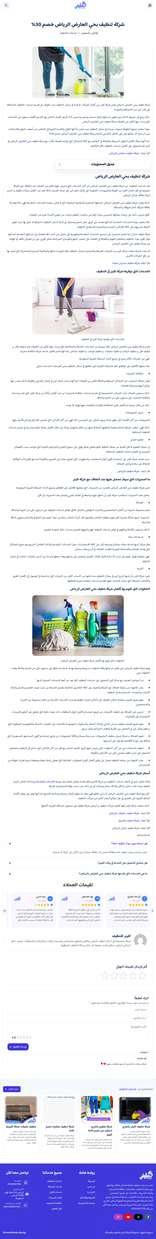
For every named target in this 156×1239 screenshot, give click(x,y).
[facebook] (148, 1217)
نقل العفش (56, 1209)
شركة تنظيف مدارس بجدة (126, 263)
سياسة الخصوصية (86, 1203)
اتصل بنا (91, 1192)
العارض (22, 141)
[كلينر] (77, 5)
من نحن (91, 1187)
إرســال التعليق (19, 1047)
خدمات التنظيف (54, 1181)
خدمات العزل (55, 1192)
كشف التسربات (55, 1198)
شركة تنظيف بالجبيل (128, 820)
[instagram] (118, 1217)
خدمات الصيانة (55, 1187)
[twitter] (138, 1217)
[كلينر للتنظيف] (144, 1175)
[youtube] (128, 1217)
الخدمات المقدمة (45, 781)
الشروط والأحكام (87, 1198)
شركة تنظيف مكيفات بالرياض (124, 813)
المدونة (91, 1181)
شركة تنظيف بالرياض (128, 471)
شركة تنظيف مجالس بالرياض (124, 153)
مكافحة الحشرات (54, 1203)
